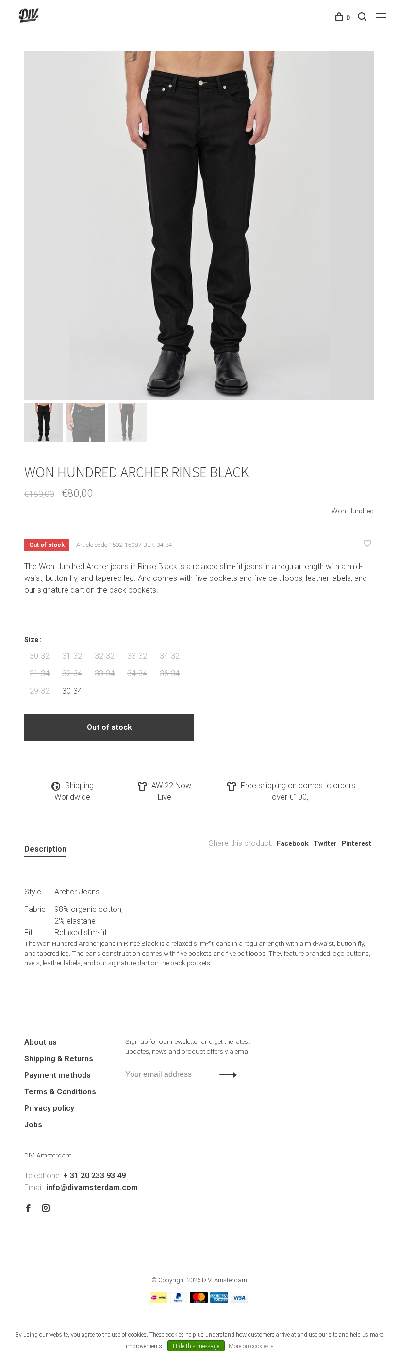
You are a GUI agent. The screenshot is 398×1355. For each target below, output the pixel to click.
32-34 (72, 673)
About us (40, 1042)
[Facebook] (28, 1208)
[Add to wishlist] (367, 544)
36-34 (170, 673)
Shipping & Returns (58, 1058)
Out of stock (109, 727)
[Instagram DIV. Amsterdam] (46, 1208)
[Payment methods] (158, 1300)
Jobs (33, 1124)
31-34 (40, 673)
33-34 (105, 673)
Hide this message (196, 1346)
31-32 (72, 656)
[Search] (363, 18)
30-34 (72, 690)
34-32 (170, 656)
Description (45, 849)
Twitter (325, 843)
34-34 (137, 673)
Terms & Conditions (60, 1091)
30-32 (40, 656)
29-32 (40, 690)
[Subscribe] (225, 1074)
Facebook (293, 843)
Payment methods (57, 1075)
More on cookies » (251, 1346)
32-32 (105, 656)
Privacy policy (49, 1108)
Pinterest (356, 843)
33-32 (137, 656)
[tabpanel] (199, 225)
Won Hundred (353, 511)
